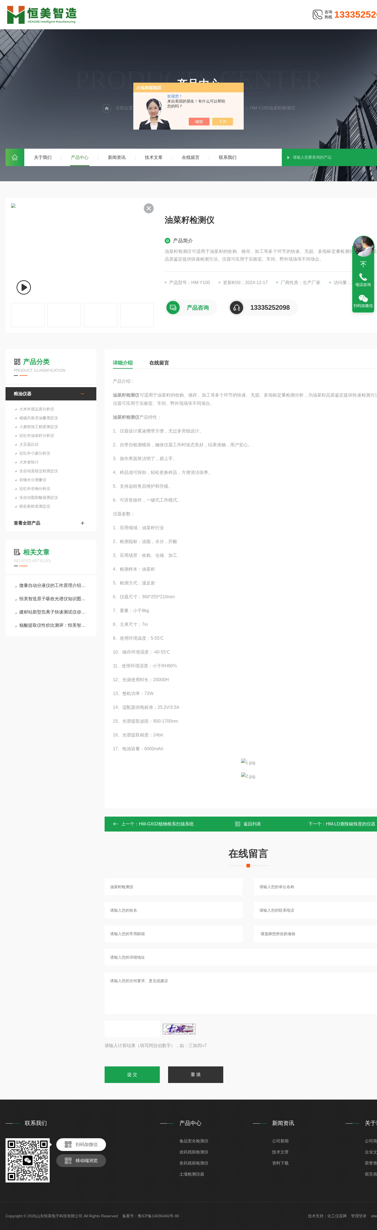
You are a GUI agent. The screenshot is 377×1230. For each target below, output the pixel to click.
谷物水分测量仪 (32, 480)
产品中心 (80, 157)
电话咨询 (363, 284)
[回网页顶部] (363, 264)
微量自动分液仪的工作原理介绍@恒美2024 (53, 585)
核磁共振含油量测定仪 (38, 418)
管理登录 (359, 1216)
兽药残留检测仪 (193, 1163)
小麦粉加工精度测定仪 (38, 426)
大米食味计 (29, 462)
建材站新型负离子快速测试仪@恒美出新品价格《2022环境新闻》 (53, 612)
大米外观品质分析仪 (36, 409)
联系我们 (228, 157)
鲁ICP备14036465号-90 (158, 1216)
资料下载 (280, 1163)
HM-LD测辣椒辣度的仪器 (350, 824)
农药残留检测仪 (193, 1152)
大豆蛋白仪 (29, 444)
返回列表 (252, 824)
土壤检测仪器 (191, 1174)
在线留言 (191, 157)
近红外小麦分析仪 (34, 453)
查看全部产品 (27, 523)
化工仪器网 (337, 1216)
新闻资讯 (117, 157)
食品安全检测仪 (193, 1141)
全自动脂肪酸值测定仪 (38, 497)
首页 (15, 157)
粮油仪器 (22, 393)
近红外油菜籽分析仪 (36, 435)
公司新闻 (280, 1141)
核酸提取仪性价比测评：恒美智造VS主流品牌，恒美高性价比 (53, 625)
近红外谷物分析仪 (34, 488)
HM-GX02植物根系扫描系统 (166, 824)
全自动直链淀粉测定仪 (38, 471)
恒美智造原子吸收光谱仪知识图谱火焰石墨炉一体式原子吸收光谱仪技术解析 (53, 598)
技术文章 (154, 157)
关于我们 (43, 157)
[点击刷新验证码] (179, 1029)
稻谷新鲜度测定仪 (34, 506)
